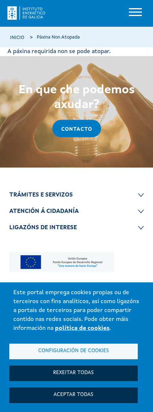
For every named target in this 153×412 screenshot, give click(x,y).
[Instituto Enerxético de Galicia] (29, 13)
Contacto (76, 129)
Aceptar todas (73, 394)
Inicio (17, 37)
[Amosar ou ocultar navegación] (134, 13)
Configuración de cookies (73, 350)
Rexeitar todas (73, 372)
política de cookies (82, 328)
